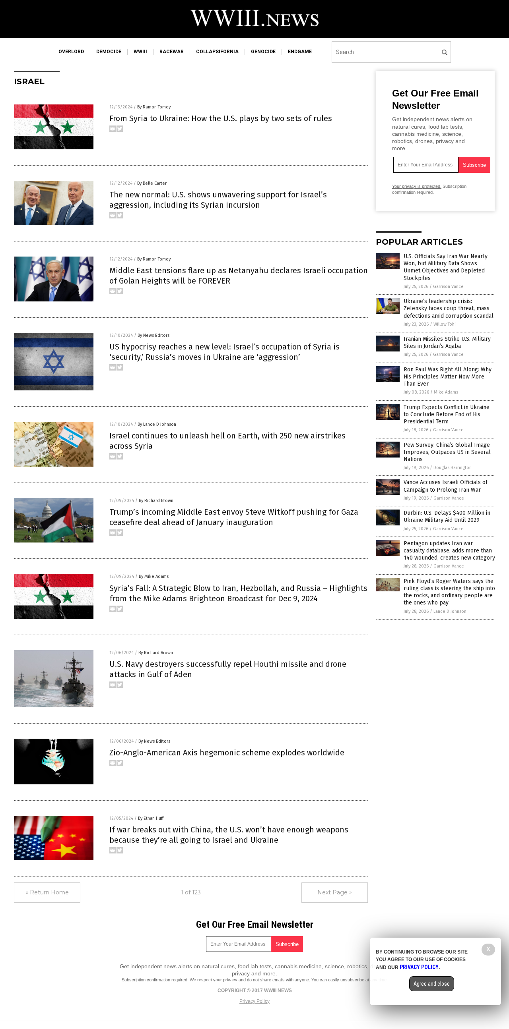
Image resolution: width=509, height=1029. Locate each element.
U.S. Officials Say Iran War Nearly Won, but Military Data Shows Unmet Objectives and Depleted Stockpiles (446, 267)
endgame (300, 51)
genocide (263, 51)
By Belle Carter (152, 183)
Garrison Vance (448, 286)
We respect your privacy (213, 979)
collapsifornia (217, 51)
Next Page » (334, 892)
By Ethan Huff (150, 818)
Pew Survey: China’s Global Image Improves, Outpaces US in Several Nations (447, 452)
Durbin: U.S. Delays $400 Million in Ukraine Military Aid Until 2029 (447, 516)
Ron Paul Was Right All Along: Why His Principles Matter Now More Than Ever (448, 376)
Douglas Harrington (452, 467)
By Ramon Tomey (154, 107)
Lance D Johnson (449, 611)
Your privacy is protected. (416, 186)
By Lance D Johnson (157, 424)
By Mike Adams (154, 576)
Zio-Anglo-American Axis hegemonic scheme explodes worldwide (226, 752)
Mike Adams (446, 392)
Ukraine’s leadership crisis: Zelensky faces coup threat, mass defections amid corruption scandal (448, 308)
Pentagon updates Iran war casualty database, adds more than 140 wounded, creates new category (449, 550)
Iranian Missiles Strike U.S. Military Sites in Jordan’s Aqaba (447, 342)
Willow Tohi (444, 324)
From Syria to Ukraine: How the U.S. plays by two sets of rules (220, 118)
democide (108, 51)
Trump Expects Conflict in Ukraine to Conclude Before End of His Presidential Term (447, 414)
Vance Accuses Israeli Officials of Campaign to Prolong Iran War (446, 486)
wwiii (140, 51)
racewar (171, 51)
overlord (71, 51)
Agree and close (432, 984)
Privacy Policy (254, 1001)
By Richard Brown (156, 500)
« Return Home (47, 892)
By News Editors (153, 335)
